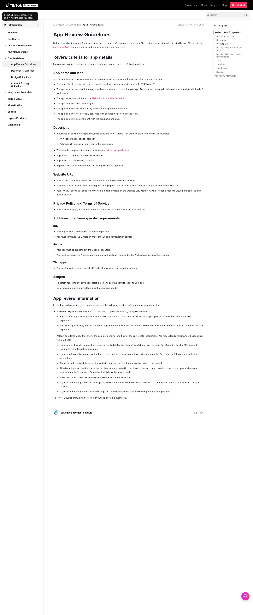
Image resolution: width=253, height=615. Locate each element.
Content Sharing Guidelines (20, 85)
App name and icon (225, 36)
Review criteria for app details (228, 32)
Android (221, 64)
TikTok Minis (15, 99)
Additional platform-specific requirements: (229, 55)
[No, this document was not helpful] (201, 412)
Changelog (14, 124)
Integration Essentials (20, 92)
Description (221, 40)
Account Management (20, 45)
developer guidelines (118, 150)
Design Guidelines (21, 77)
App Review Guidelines (23, 64)
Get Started (14, 39)
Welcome (13, 32)
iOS (220, 60)
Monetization (15, 105)
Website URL (222, 44)
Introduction (61, 25)
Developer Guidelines (22, 70)
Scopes (12, 111)
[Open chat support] (245, 596)
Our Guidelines (16, 58)
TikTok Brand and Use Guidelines (108, 98)
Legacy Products (17, 118)
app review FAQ (61, 47)
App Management (18, 52)
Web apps (223, 68)
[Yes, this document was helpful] (195, 412)
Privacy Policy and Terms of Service (229, 48)
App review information (225, 76)
